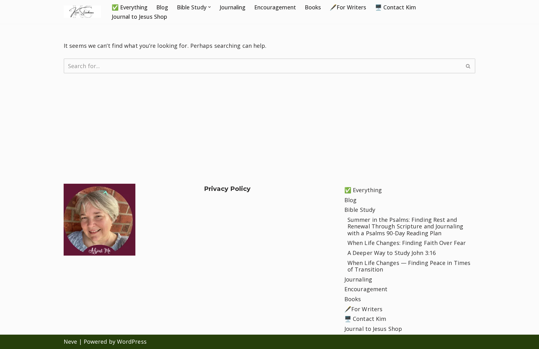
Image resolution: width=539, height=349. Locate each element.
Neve (70, 341)
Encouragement (275, 7)
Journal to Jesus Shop (139, 16)
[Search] (468, 65)
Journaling (232, 7)
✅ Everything (130, 7)
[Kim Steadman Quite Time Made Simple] (82, 12)
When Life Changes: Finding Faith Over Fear (406, 243)
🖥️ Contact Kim (395, 7)
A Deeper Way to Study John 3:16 (391, 253)
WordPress (132, 341)
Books (313, 7)
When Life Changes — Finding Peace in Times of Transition (408, 266)
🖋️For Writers (348, 7)
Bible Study (359, 209)
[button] (209, 7)
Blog (162, 7)
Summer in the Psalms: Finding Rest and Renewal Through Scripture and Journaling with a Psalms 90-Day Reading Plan (405, 226)
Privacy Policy (227, 188)
